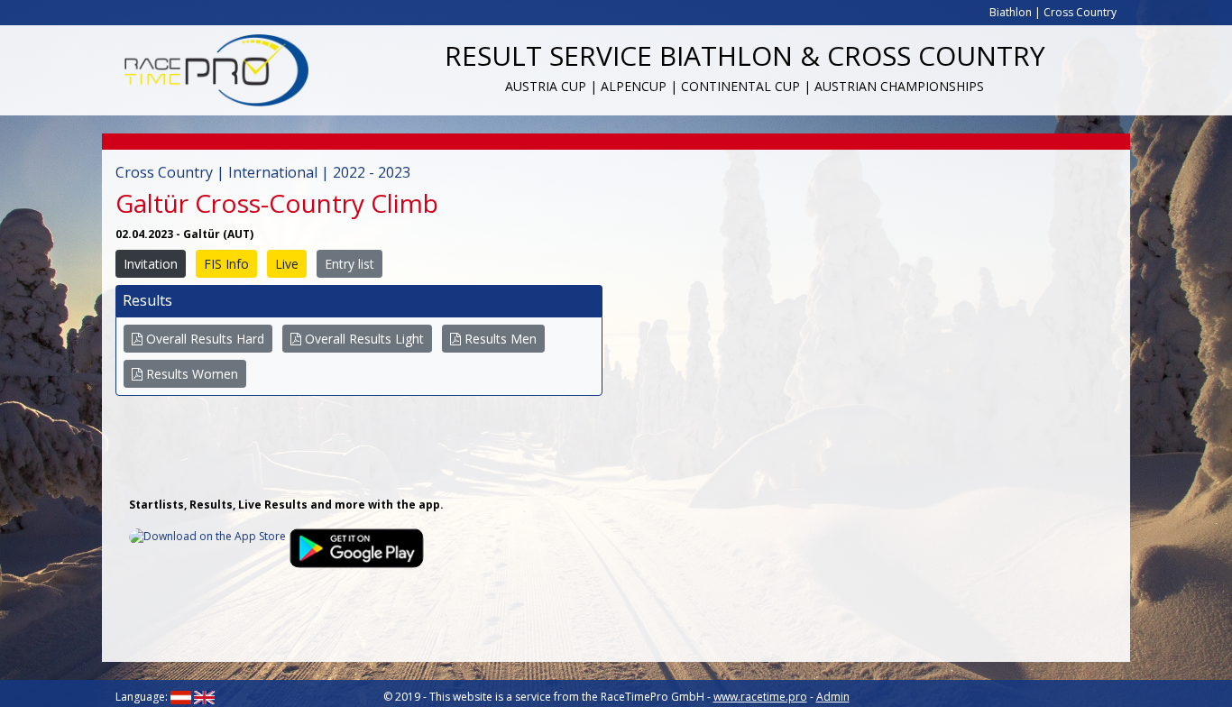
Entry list (349, 263)
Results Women (190, 373)
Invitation (151, 263)
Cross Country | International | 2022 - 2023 (262, 172)
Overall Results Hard (203, 338)
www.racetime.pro (760, 696)
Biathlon (1010, 12)
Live (287, 263)
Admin (833, 696)
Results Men (499, 338)
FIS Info (226, 263)
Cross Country (1080, 12)
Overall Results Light (362, 338)
